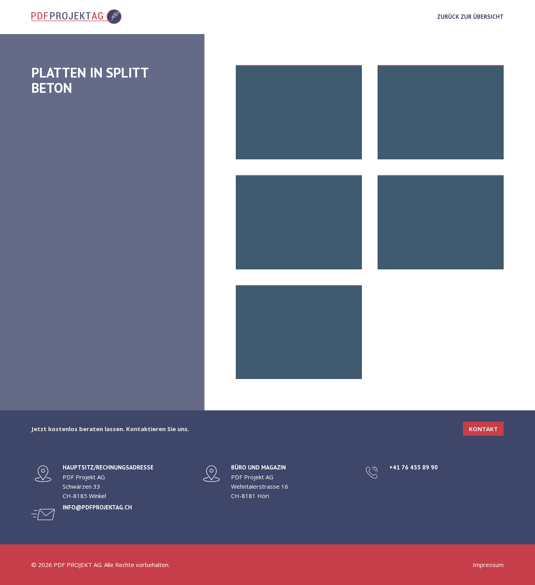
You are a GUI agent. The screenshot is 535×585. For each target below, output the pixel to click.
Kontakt (483, 429)
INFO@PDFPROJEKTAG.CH (97, 507)
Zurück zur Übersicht (470, 17)
